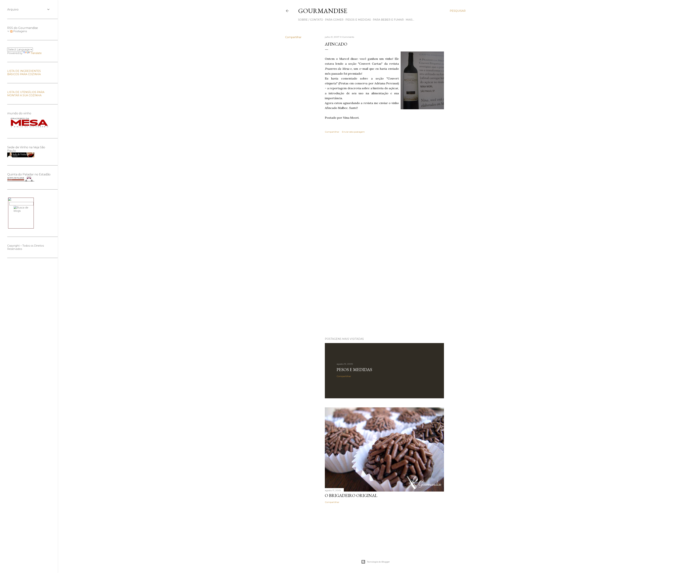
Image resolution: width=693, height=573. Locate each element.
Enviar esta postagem (353, 131)
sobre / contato (310, 19)
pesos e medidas (358, 19)
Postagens (19, 31)
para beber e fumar (388, 19)
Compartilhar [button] (293, 37)
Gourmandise (322, 11)
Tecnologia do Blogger (378, 561)
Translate (36, 53)
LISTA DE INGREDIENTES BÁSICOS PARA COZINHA (24, 72)
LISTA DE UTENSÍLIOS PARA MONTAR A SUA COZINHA (25, 94)
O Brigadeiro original (351, 495)
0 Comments (347, 37)
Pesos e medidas (354, 369)
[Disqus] (384, 188)
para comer (334, 19)
